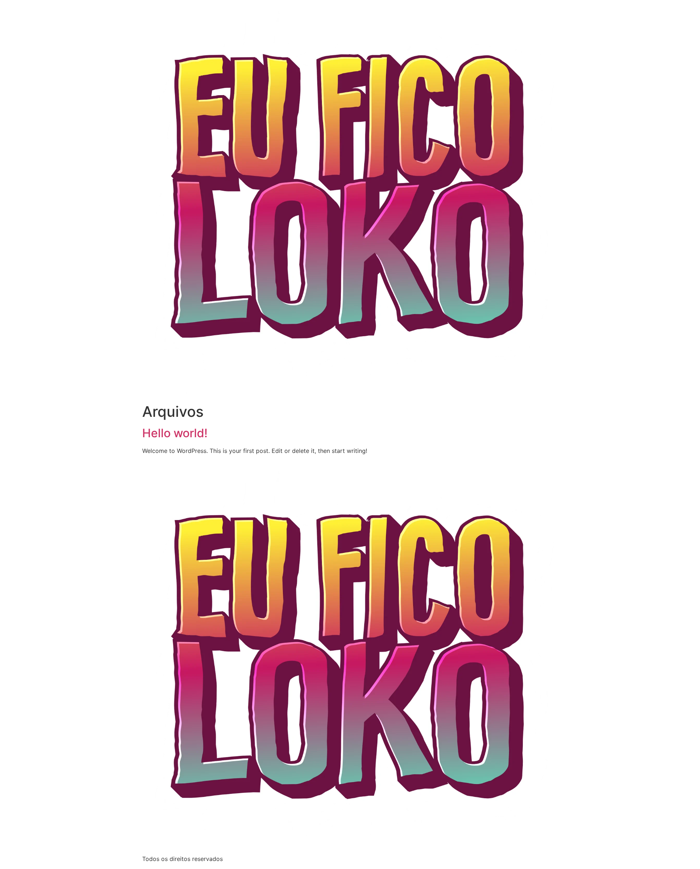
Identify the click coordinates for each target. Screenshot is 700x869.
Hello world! (174, 433)
